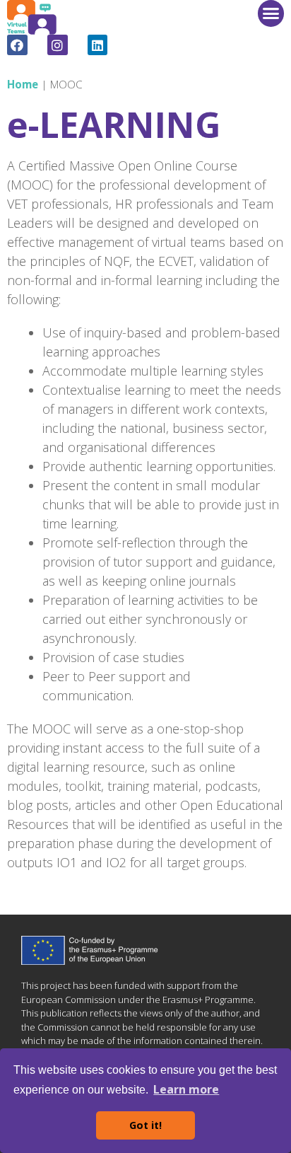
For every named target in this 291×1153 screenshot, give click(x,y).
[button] (271, 13)
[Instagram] (57, 45)
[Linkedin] (98, 45)
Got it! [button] (145, 1125)
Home (22, 84)
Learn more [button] (186, 1089)
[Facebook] (17, 45)
